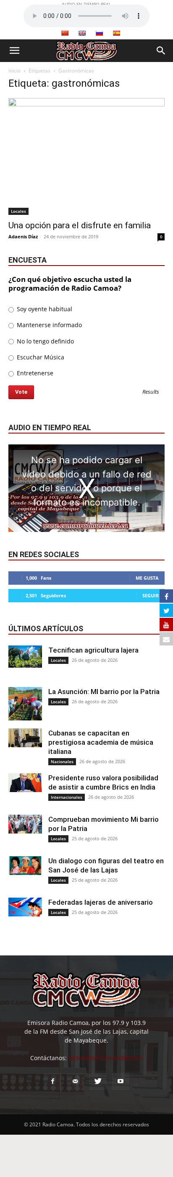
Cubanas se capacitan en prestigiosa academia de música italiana (100, 742)
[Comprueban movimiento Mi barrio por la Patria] (25, 824)
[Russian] (99, 33)
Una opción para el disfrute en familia (79, 225)
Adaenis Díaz (23, 236)
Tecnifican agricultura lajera (93, 650)
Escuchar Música (39, 357)
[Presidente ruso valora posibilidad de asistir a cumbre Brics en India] (25, 782)
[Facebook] (52, 1081)
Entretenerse (34, 373)
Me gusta (147, 578)
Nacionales (62, 761)
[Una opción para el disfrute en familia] (86, 156)
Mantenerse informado (48, 325)
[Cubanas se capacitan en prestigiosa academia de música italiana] (25, 737)
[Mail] (75, 1081)
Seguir (150, 595)
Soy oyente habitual (43, 309)
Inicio (14, 70)
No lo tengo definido (44, 341)
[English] (82, 33)
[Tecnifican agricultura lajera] (25, 656)
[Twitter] (97, 1081)
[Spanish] (116, 33)
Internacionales (66, 797)
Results (150, 392)
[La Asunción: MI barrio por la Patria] (25, 703)
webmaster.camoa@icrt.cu (105, 1058)
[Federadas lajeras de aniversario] (25, 907)
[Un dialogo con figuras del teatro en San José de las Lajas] (25, 865)
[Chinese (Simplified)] (64, 33)
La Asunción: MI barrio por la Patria (104, 691)
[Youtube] (120, 1081)
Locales (18, 211)
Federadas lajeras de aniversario (100, 902)
